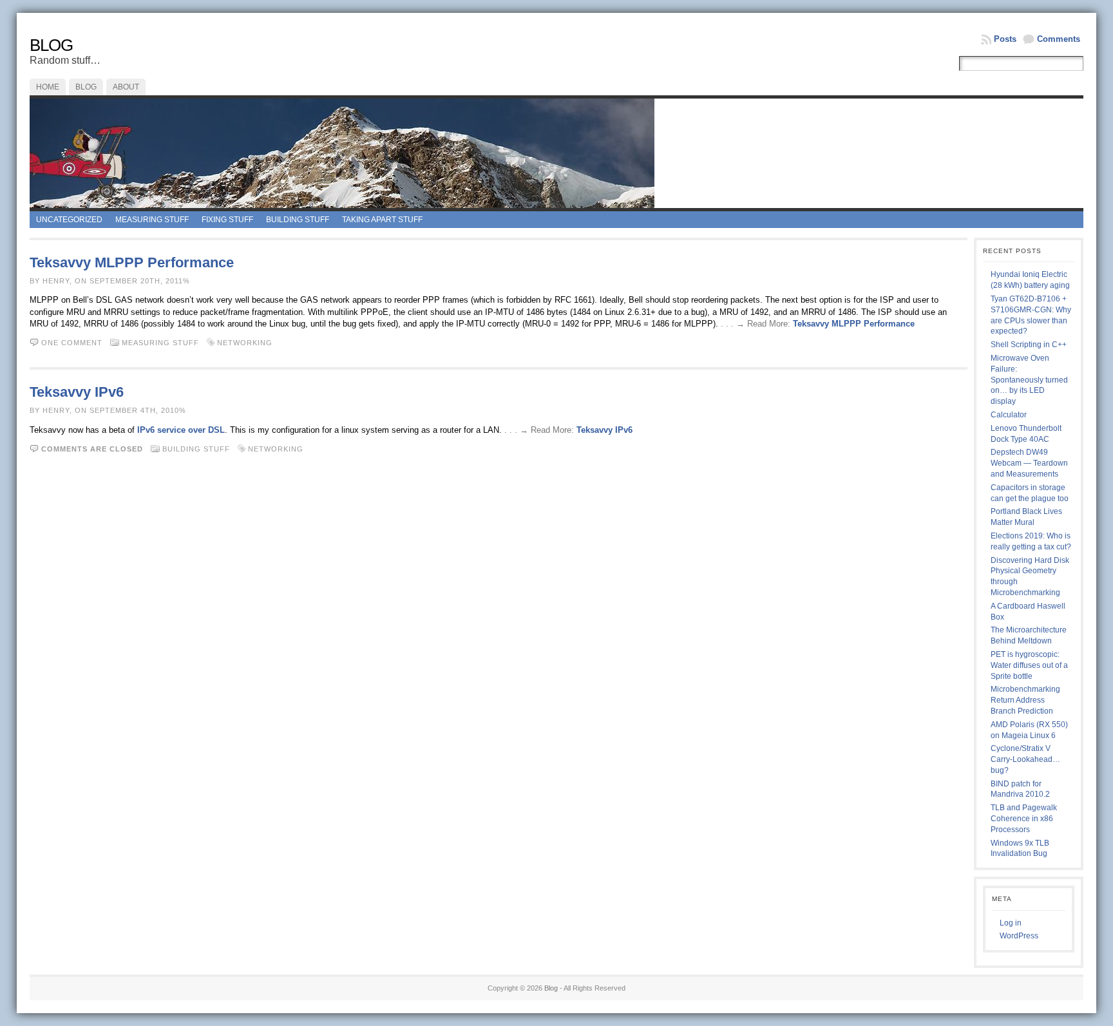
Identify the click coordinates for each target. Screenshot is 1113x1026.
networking (244, 343)
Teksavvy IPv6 (77, 392)
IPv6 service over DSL (181, 430)
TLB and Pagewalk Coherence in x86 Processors (1024, 818)
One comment (71, 343)
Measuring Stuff (152, 219)
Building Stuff (297, 219)
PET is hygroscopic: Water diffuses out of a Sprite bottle (1029, 665)
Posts (1005, 39)
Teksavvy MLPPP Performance (132, 262)
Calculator (1009, 414)
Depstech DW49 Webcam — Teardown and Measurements (1029, 463)
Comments (1058, 39)
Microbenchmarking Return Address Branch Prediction (1025, 700)
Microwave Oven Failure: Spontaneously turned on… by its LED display (1029, 380)
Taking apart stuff (382, 219)
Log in (1011, 922)
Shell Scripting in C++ (1029, 344)
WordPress (1019, 935)
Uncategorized (69, 219)
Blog (51, 45)
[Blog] (556, 153)
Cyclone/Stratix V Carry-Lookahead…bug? (1025, 759)
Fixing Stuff (227, 219)
